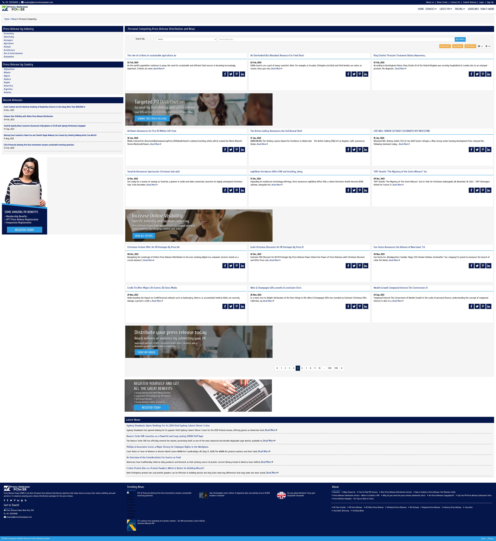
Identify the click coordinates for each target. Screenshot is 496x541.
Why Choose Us (349, 492)
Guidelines (473, 8)
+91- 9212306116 (11, 2)
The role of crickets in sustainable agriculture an (151, 55)
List (481, 46)
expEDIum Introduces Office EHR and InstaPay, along (276, 171)
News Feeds (442, 2)
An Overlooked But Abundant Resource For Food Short (277, 55)
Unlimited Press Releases (397, 507)
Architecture (9, 50)
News (14, 19)
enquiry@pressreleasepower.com (38, 2)
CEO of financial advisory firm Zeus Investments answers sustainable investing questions (39, 145)
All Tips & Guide (339, 507)
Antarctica (8, 85)
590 (336, 368)
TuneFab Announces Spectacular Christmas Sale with (153, 171)
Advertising (9, 36)
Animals (7, 46)
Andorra (7, 79)
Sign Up (490, 2)
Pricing (459, 8)
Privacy (490, 538)
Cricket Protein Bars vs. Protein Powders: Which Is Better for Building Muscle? (165, 468)
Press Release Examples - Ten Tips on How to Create (353, 499)
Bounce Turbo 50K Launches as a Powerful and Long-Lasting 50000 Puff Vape (165, 436)
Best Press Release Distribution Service (396, 492)
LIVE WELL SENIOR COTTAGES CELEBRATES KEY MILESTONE (402, 130)
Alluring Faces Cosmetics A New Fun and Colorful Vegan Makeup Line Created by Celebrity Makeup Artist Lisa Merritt (50, 135)
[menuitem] (420, 9)
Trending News (358, 511)
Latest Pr (445, 8)
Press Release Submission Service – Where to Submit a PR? (356, 495)
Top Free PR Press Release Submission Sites (474, 495)
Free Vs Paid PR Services (368, 492)
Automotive (9, 56)
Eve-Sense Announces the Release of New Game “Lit (399, 247)
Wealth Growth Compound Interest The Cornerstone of (401, 287)
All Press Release (355, 507)
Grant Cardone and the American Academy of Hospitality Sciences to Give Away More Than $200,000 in (44, 107)
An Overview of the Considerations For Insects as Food (154, 457)
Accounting (9, 33)
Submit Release (469, 2)
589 (329, 368)
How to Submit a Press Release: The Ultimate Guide (435, 492)
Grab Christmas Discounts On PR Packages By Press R (277, 247)
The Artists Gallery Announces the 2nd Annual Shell (276, 130)
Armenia (7, 92)
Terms (483, 538)
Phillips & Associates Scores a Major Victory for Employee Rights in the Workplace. (168, 446)
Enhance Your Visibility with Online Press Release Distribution (28, 116)
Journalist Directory (341, 511)
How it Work (487, 8)
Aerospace (8, 40)
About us (430, 2)
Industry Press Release (452, 507)
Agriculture (9, 43)
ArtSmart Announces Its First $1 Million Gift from (151, 130)
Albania (7, 72)
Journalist (469, 507)
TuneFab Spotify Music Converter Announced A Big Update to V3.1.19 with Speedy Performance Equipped (45, 126)
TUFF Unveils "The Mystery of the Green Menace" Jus (400, 171)
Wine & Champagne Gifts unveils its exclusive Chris (275, 287)
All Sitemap (414, 507)
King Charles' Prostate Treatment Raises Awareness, (399, 55)
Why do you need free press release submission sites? (404, 495)
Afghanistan (9, 69)
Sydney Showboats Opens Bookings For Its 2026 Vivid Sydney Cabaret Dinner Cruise (168, 425)
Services (430, 8)
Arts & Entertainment (13, 53)
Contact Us (455, 2)
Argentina (8, 89)
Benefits (336, 492)
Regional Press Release (431, 507)
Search (461, 39)
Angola (7, 82)
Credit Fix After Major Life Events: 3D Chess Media (152, 287)
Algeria (7, 75)
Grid (489, 46)
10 (319, 368)
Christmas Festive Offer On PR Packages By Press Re (153, 247)
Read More (159, 68)
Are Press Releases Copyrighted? (441, 495)
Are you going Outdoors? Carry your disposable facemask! (301, 494)
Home (421, 8)
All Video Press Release (375, 507)
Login (481, 2)
